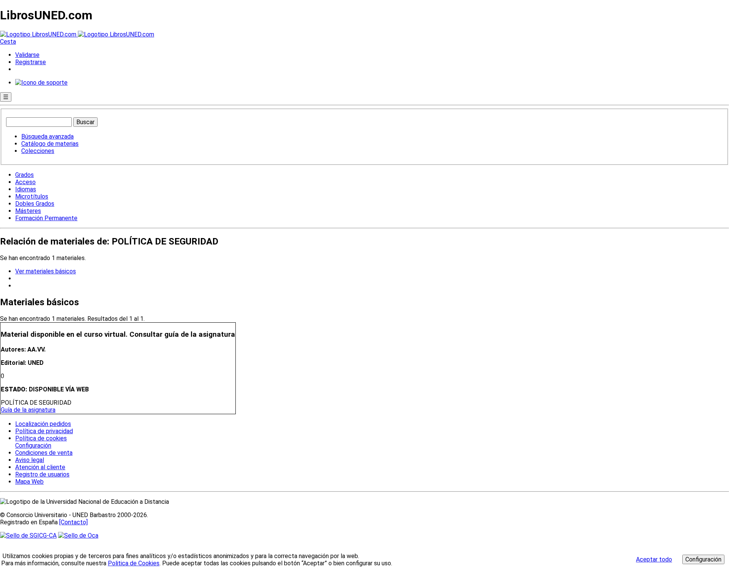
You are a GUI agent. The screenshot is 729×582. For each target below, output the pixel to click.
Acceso (25, 182)
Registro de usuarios (42, 474)
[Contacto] (73, 522)
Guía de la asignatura (28, 409)
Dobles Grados (34, 203)
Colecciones (37, 151)
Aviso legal (29, 460)
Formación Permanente (46, 218)
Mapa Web (29, 481)
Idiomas (25, 189)
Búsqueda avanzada (47, 136)
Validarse (27, 54)
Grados (24, 174)
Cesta (8, 41)
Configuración (32, 445)
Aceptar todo (654, 559)
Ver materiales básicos (45, 271)
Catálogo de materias (50, 143)
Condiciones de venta (44, 452)
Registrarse (30, 62)
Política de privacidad (44, 431)
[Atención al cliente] (41, 82)
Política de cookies (41, 438)
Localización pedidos (43, 423)
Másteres (28, 211)
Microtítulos (31, 196)
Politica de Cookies (133, 563)
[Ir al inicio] (77, 34)
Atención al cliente (40, 467)
